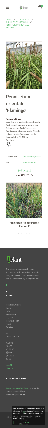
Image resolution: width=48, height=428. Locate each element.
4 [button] (26, 233)
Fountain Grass (30, 162)
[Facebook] (6, 284)
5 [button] (29, 233)
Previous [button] (2, 208)
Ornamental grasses (17, 22)
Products (24, 19)
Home (9, 19)
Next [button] (46, 208)
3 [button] (24, 233)
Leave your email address (17, 388)
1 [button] (18, 233)
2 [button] (21, 233)
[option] (24, 206)
